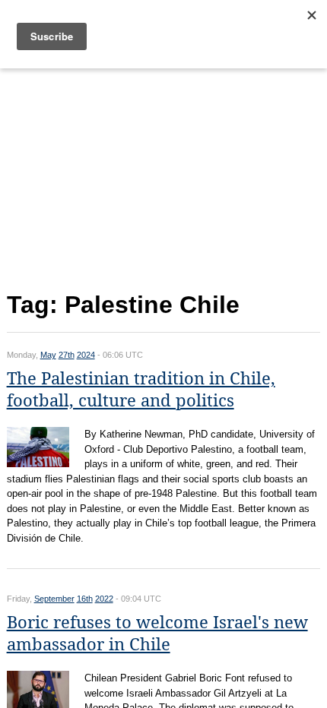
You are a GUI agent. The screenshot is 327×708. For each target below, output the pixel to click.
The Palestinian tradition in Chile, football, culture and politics (141, 390)
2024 (86, 354)
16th (85, 598)
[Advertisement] (164, 176)
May (48, 354)
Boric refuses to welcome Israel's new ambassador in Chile (157, 634)
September (54, 598)
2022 (104, 598)
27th (67, 354)
